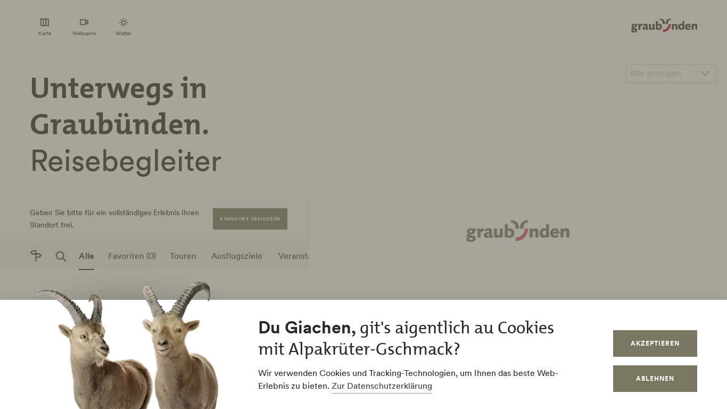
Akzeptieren (655, 343)
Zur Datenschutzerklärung (382, 385)
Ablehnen (655, 378)
